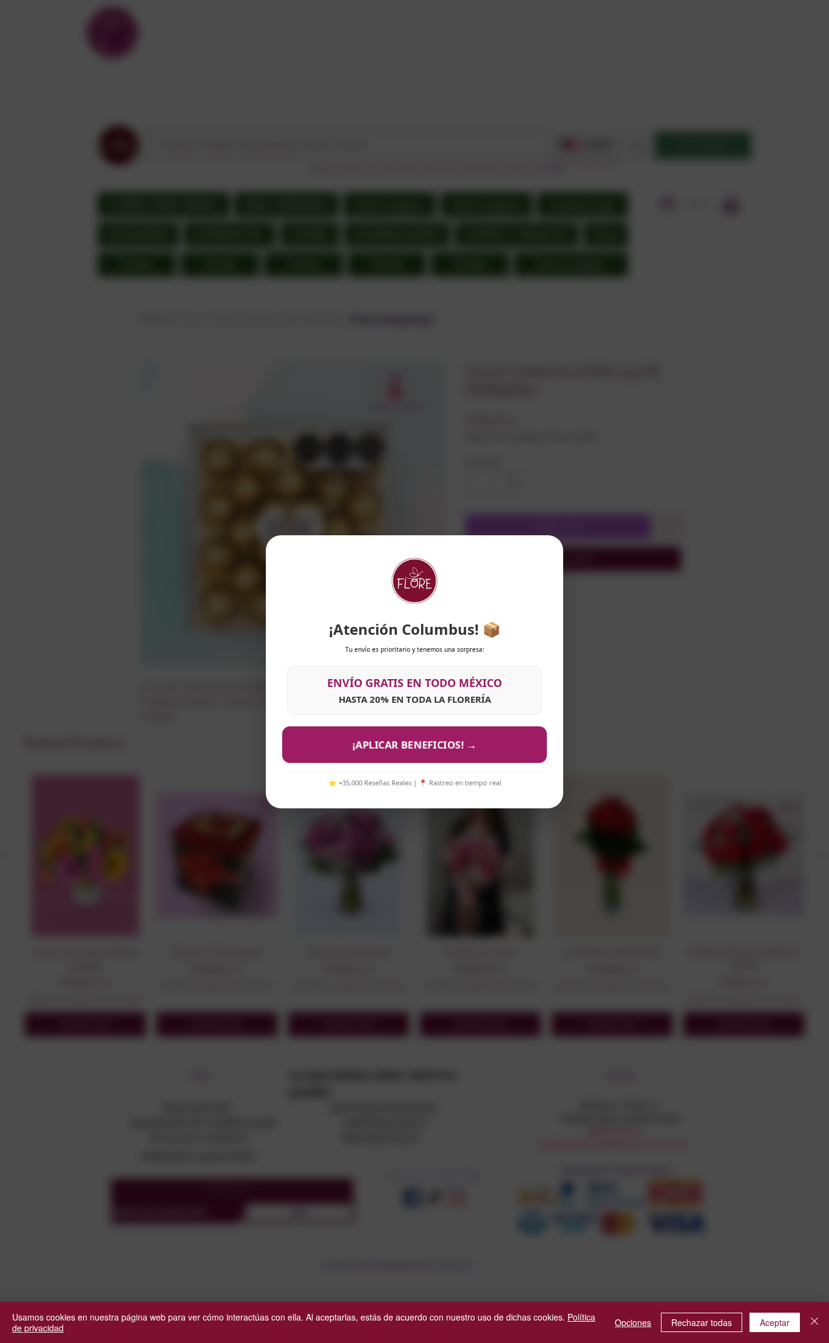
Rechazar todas (701, 1322)
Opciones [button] (633, 1322)
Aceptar (775, 1322)
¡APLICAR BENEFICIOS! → (414, 744)
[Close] (814, 1322)
